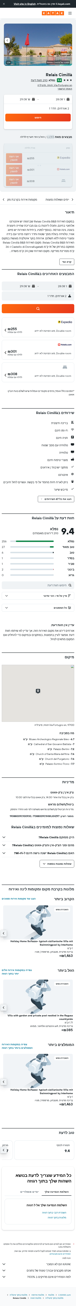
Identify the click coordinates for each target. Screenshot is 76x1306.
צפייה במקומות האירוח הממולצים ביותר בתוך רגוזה (17, 1046)
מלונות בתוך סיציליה (54, 1298)
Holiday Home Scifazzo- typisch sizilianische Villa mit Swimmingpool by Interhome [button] (41, 943)
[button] (4, 4)
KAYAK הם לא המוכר (58, 1264)
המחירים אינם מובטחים (60, 1254)
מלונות (51, 1295)
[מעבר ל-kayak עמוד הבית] (53, 13)
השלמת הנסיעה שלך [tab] (57, 1191)
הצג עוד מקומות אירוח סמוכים (19, 898)
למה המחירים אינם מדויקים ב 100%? (49, 1277)
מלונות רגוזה (35, 1298)
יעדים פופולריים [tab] (29, 1191)
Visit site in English (25, 3)
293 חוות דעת (39, 80)
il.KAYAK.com (64, 1295)
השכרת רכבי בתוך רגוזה (54, 1212)
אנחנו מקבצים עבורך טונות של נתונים (49, 1270)
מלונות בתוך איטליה (18, 1295)
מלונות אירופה (37, 1295)
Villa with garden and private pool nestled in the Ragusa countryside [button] (40, 1017)
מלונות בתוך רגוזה (57, 1217)
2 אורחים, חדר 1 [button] (59, 108)
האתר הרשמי (65, 88)
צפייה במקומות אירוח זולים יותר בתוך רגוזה (17, 972)
